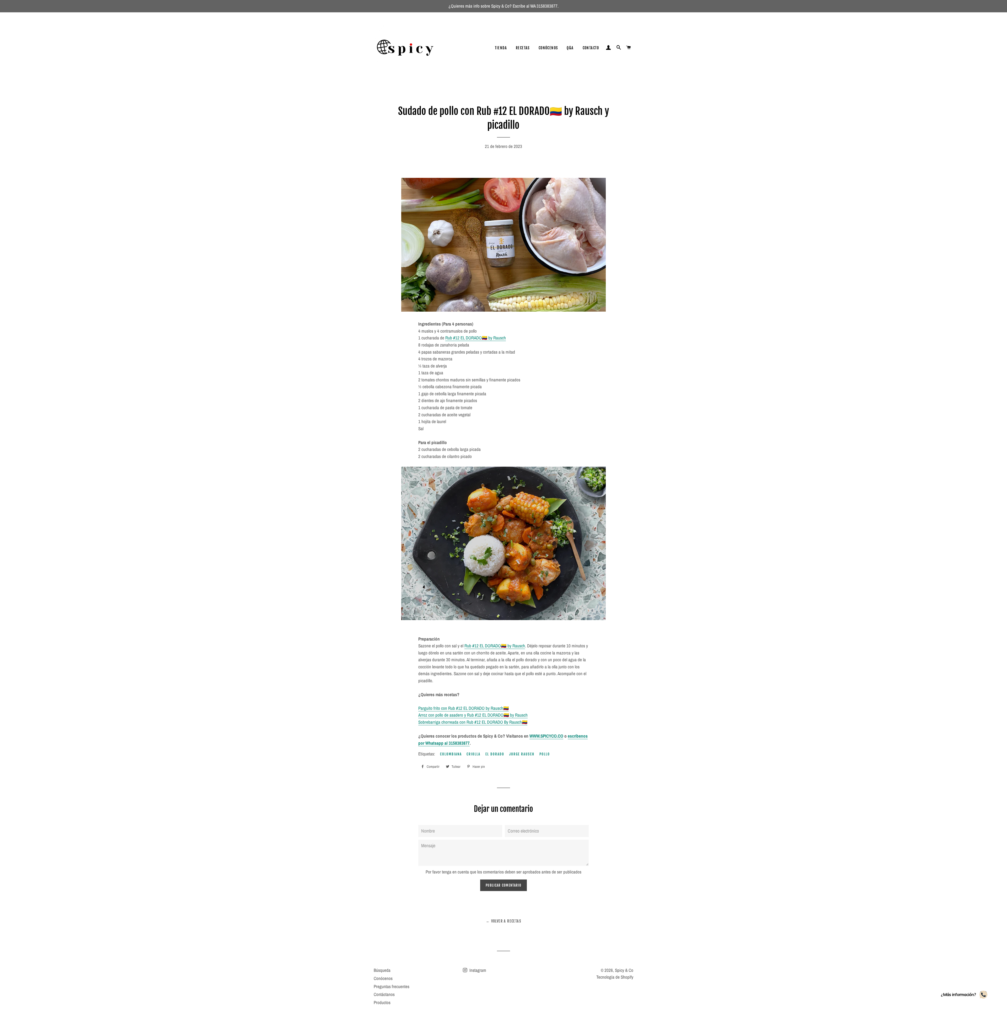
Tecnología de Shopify (614, 977)
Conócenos (548, 48)
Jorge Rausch (521, 754)
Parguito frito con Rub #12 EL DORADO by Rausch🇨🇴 (463, 708)
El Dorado (494, 754)
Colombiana (451, 754)
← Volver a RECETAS (503, 921)
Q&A (570, 48)
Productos (382, 1002)
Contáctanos (384, 994)
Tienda (501, 48)
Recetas (523, 48)
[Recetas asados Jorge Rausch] (512, 310)
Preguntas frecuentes (391, 986)
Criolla (473, 754)
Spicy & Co (624, 970)
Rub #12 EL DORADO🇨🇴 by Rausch (475, 338)
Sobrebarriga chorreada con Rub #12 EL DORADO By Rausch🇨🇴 (472, 722)
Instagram (477, 970)
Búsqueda (382, 970)
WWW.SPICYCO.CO (546, 736)
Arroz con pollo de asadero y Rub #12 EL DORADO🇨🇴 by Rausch (473, 715)
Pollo (544, 754)
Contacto (591, 48)
